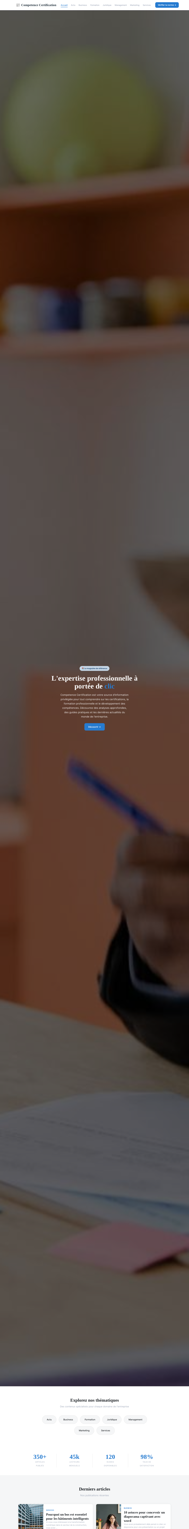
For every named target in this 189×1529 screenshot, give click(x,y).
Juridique (107, 5)
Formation (94, 5)
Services (147, 5)
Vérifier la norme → (167, 5)
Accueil (64, 5)
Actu (73, 5)
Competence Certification (36, 5)
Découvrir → (94, 727)
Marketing (134, 5)
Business (83, 5)
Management (121, 5)
